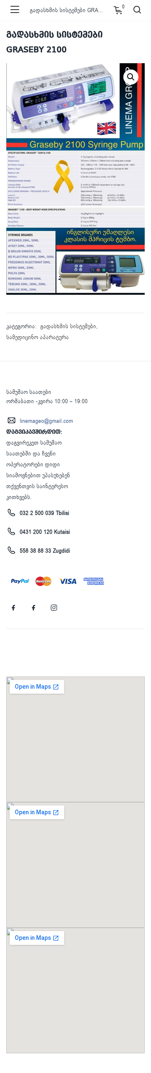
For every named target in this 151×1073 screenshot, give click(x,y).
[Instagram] (54, 608)
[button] (130, 77)
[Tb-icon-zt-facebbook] (13, 608)
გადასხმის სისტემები (68, 326)
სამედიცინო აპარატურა (37, 337)
